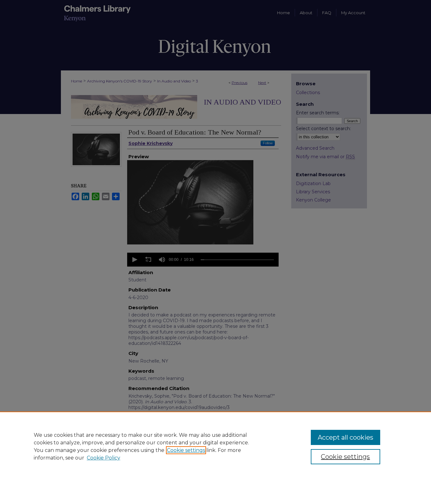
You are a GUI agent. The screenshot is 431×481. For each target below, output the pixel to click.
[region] (215, 446)
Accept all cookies (345, 437)
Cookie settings (186, 450)
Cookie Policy (103, 458)
